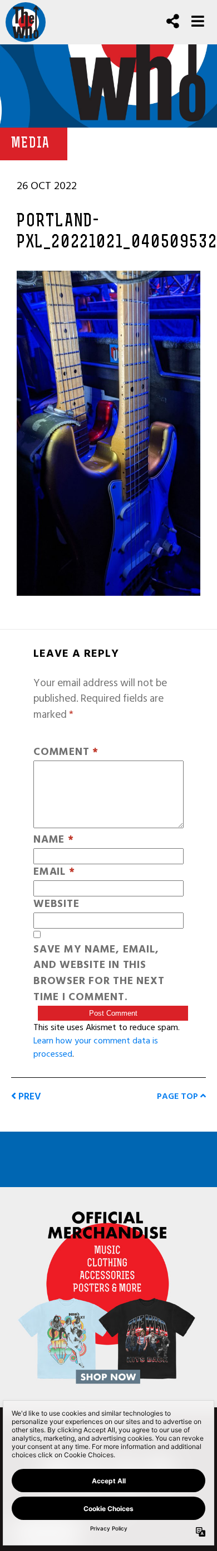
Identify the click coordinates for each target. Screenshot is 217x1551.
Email (54, 872)
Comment (65, 752)
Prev (28, 1096)
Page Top (178, 1096)
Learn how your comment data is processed (95, 1047)
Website (56, 904)
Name (53, 840)
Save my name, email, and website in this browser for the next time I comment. (98, 974)
